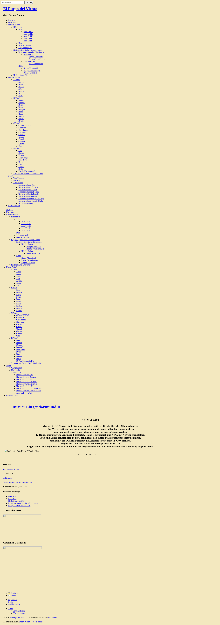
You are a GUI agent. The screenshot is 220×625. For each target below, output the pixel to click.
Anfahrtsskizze (14, 604)
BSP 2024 (12, 496)
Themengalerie (19, 613)
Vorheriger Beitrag (10, 482)
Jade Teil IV (28, 34)
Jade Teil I (28, 41)
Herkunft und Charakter (23, 75)
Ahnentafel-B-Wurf (26, 203)
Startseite (12, 20)
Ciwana (21, 141)
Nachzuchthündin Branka (28, 194)
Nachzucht (17, 180)
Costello (21, 135)
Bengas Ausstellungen (37, 59)
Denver (21, 153)
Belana (21, 118)
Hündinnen (17, 27)
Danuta (21, 167)
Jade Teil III (28, 36)
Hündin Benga (29, 54)
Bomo (20, 107)
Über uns (12, 22)
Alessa (21, 91)
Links (10, 602)
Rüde (20, 66)
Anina (20, 93)
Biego (20, 105)
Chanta (21, 137)
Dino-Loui (22, 160)
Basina (21, 116)
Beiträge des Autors (11, 469)
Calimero (22, 128)
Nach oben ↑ (38, 622)
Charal (21, 139)
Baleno (21, 100)
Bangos (21, 102)
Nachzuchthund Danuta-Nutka (30, 201)
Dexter (21, 155)
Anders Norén (24, 622)
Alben (10, 608)
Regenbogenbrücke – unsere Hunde (27, 50)
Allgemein (7, 478)
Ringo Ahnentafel (31, 68)
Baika (20, 112)
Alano (20, 84)
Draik (20, 162)
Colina (21, 144)
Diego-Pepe (23, 157)
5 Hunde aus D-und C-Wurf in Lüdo (28, 173)
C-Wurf (16, 123)
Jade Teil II (28, 38)
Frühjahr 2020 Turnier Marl (19, 505)
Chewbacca (23, 130)
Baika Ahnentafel (36, 64)
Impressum (12, 600)
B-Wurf (16, 98)
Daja (20, 43)
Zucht (10, 176)
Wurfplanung (18, 178)
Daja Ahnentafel (25, 48)
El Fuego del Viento (20, 8)
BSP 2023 (12, 499)
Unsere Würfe (14, 77)
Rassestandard (14, 205)
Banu (20, 114)
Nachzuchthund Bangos (28, 187)
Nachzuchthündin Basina (28, 192)
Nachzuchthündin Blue (27, 196)
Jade (20, 29)
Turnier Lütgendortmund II (36, 407)
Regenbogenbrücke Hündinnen (31, 52)
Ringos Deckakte (30, 73)
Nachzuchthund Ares (26, 185)
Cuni (20, 146)
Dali (20, 151)
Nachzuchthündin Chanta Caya (31, 199)
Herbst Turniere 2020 (16, 501)
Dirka (20, 169)
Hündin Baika (29, 61)
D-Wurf (16, 148)
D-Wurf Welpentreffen (27, 171)
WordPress (52, 617)
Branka (21, 121)
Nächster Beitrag (25, 482)
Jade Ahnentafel (24, 45)
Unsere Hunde (14, 25)
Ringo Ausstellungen (32, 70)
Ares (20, 89)
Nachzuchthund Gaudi (27, 189)
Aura (20, 96)
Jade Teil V (28, 32)
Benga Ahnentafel (36, 57)
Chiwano (22, 132)
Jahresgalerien (19, 611)
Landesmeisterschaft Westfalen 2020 (23, 503)
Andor (21, 86)
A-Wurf (16, 80)
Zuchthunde (18, 183)
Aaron (21, 82)
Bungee (21, 109)
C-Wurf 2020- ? (24, 125)
